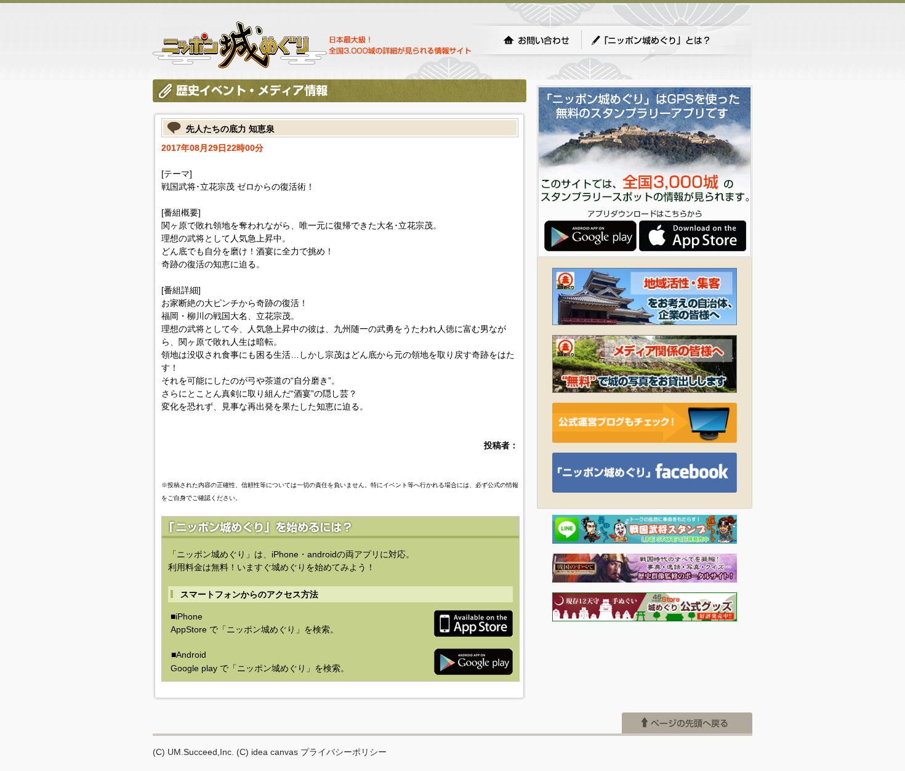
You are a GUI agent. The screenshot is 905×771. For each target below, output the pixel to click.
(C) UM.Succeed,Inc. (193, 752)
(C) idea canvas (267, 752)
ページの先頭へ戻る (687, 722)
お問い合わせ (536, 40)
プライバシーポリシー (343, 752)
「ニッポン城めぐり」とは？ (663, 40)
